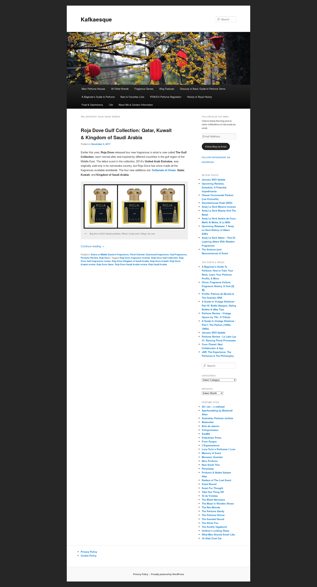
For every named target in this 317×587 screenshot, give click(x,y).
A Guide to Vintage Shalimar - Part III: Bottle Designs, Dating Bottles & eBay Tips (219, 305)
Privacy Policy (89, 551)
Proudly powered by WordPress (167, 574)
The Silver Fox (210, 523)
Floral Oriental (137, 254)
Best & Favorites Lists (132, 97)
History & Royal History (199, 97)
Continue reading (92, 246)
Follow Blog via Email (216, 146)
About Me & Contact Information (136, 104)
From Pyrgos (209, 441)
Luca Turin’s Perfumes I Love (218, 449)
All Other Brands (120, 88)
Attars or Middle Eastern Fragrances (110, 254)
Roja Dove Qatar (105, 264)
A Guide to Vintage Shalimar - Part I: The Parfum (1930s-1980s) (219, 324)
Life (111, 104)
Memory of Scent (211, 453)
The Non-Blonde (211, 507)
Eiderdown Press (211, 437)
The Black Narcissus (213, 499)
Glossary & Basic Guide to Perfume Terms (202, 88)
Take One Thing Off (213, 492)
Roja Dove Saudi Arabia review (131, 264)
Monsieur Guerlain (212, 457)
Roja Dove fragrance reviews (135, 257)
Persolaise (208, 468)
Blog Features (166, 88)
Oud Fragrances (178, 254)
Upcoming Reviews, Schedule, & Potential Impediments (214, 187)
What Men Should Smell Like (218, 534)
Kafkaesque (96, 19)
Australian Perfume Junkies (217, 418)
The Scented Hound (213, 519)
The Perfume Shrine (213, 515)
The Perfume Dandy (213, 511)
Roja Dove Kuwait (159, 261)
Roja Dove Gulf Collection (164, 257)
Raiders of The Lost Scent (216, 480)
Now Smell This (211, 464)
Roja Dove (104, 257)
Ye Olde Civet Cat (211, 538)
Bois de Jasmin (210, 426)
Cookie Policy (88, 555)
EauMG (206, 433)
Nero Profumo (210, 461)
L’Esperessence (210, 445)
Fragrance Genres (144, 88)
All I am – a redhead (213, 406)
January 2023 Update (213, 179)
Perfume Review (89, 257)
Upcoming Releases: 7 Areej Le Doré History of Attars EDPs (218, 230)
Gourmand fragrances (157, 254)
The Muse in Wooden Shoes (218, 503)
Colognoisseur (210, 430)
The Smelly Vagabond (214, 526)
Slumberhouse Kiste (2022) (217, 203)
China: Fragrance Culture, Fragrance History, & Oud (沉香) (218, 286)
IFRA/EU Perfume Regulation (165, 97)
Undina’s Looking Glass (215, 530)
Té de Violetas (210, 495)
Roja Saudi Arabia (157, 264)
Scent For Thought (212, 488)
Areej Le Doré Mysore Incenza (219, 206)
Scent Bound (209, 484)
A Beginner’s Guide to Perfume (98, 97)
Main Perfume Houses (93, 88)
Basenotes (208, 422)
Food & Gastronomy (92, 104)
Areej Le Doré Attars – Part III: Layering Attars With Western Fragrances (219, 241)
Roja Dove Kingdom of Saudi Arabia (130, 261)
